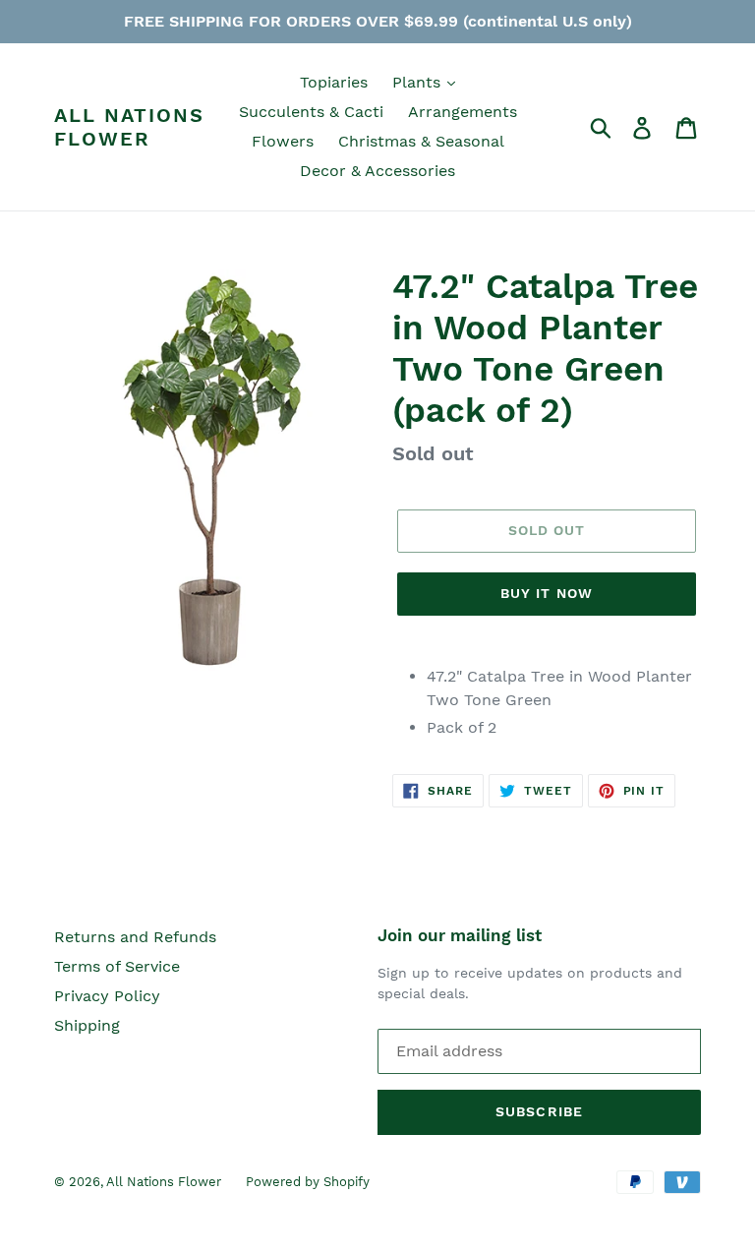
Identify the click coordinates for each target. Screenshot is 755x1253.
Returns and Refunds (135, 936)
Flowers (283, 141)
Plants (418, 82)
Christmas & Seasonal (421, 141)
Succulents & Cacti (311, 111)
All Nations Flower (129, 126)
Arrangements (462, 111)
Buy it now (546, 593)
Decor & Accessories (377, 170)
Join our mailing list (460, 935)
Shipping (87, 1025)
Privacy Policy (107, 995)
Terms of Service (117, 966)
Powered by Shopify (308, 1181)
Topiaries (334, 82)
